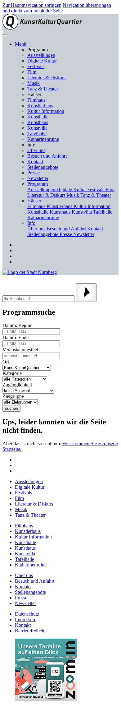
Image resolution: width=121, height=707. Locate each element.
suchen (11, 408)
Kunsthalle (37, 116)
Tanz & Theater (42, 88)
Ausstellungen (41, 55)
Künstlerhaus (40, 105)
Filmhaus (36, 100)
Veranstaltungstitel (21, 349)
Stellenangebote (42, 167)
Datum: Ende (16, 337)
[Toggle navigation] (4, 35)
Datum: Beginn (18, 325)
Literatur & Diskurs (46, 77)
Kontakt (35, 161)
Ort (6, 361)
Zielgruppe (14, 396)
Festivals (35, 66)
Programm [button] (37, 184)
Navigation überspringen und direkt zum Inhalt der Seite (56, 7)
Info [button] (31, 223)
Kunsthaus (37, 122)
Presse (33, 172)
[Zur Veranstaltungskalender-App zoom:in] (46, 699)
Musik (33, 83)
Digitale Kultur (42, 60)
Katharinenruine (43, 139)
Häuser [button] (34, 200)
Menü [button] (20, 44)
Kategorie (13, 373)
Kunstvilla (37, 128)
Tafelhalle (37, 133)
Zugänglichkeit (18, 384)
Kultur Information (45, 111)
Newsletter (37, 178)
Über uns (36, 150)
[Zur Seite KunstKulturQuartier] (42, 27)
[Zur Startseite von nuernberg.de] (29, 272)
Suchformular (24, 279)
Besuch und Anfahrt (47, 156)
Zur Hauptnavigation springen (31, 5)
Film (31, 72)
